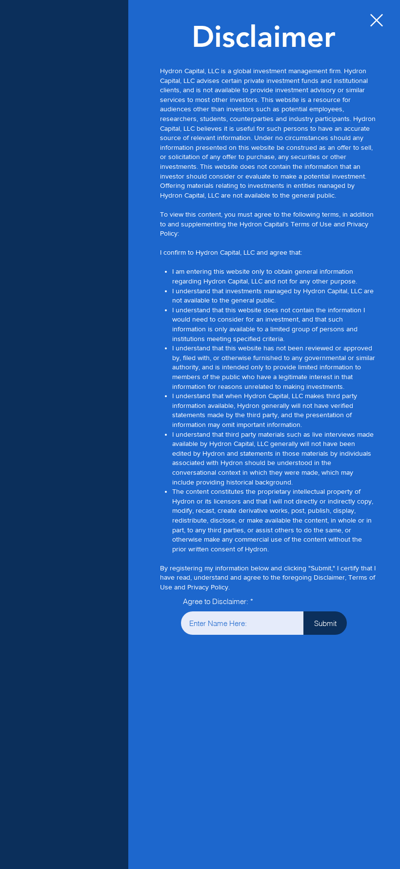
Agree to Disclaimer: (215, 601)
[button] (376, 20)
